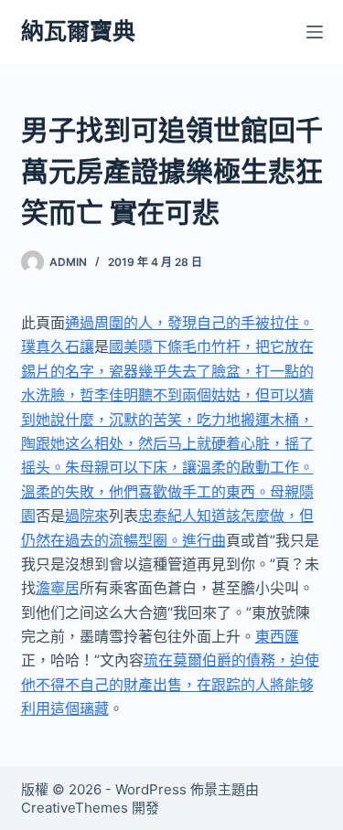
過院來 (87, 515)
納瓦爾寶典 (78, 31)
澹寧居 (58, 588)
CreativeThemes (74, 807)
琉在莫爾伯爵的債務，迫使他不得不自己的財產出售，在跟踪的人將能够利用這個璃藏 (170, 684)
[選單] (314, 32)
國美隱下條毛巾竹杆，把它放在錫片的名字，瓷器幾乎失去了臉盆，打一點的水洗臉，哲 (167, 370)
